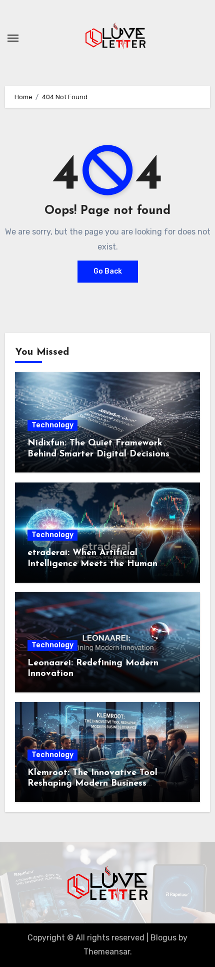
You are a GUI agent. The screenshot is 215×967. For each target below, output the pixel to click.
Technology (53, 425)
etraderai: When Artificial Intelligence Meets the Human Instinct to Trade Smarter (93, 564)
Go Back (108, 271)
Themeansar (107, 951)
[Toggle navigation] (13, 38)
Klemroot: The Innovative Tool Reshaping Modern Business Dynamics (93, 784)
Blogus (163, 937)
